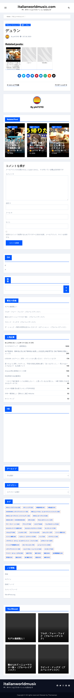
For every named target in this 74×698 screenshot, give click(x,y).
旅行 (38, 553)
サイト (8, 222)
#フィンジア (28, 507)
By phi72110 (15, 37)
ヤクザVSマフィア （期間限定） (16, 346)
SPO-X (31, 520)
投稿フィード (9, 584)
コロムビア (10, 532)
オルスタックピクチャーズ (33, 528)
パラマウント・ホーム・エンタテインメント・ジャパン (22, 541)
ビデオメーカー (46, 541)
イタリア (38, 524)
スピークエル (34, 532)
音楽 (38, 557)
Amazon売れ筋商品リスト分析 (15, 371)
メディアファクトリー (13, 549)
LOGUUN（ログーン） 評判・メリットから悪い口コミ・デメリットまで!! (30, 359)
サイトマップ (9, 399)
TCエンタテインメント (45, 520)
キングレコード (50, 528)
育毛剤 (9, 557)
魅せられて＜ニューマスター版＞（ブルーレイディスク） (25, 317)
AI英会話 (51, 507)
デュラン (12, 30)
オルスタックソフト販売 (14, 528)
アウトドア (27, 524)
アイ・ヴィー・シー (12, 524)
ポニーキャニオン (28, 545)
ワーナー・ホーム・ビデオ (14, 553)
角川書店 (28, 557)
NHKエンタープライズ (40, 516)
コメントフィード (11, 589)
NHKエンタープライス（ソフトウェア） (18, 516)
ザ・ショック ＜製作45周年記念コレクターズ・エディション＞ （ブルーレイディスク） (36, 327)
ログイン (8, 579)
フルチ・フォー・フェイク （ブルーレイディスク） (23, 312)
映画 (47, 553)
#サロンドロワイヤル (13, 507)
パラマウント (53, 536)
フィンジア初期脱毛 (12, 545)
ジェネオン (22, 532)
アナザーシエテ (60, 85)
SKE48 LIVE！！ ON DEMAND (15, 520)
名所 (29, 553)
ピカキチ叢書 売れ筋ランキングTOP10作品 (20, 388)
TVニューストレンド (12, 25)
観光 (18, 557)
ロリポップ (49, 549)
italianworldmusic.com (37, 6)
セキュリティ (47, 532)
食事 (47, 557)
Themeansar (52, 695)
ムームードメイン (44, 545)
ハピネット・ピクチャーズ (27, 536)
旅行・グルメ (26, 25)
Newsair (43, 695)
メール (9, 213)
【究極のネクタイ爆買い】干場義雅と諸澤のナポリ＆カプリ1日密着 (14, 148)
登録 (6, 574)
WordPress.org (10, 595)
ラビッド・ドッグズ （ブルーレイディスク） (21, 322)
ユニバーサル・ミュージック (32, 549)
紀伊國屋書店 (58, 553)
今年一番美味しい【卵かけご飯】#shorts (19, 394)
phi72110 (39, 107)
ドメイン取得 (60, 532)
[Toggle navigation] (5, 7)
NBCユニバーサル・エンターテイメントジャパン (45, 511)
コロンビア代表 (13, 85)
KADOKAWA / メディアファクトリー (17, 511)
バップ (42, 536)
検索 (8, 280)
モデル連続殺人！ (11, 307)
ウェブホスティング (52, 524)
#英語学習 (40, 507)
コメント (10, 174)
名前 (8, 203)
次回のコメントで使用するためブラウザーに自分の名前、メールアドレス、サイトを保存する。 (36, 236)
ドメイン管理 (11, 536)
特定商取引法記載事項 (13, 376)
